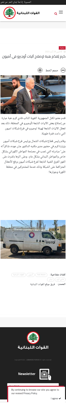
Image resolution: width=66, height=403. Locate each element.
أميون (30, 274)
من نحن (4, 2)
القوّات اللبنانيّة (18, 274)
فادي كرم (60, 279)
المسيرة (27, 2)
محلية (62, 47)
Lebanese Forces (21, 12)
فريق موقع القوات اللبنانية (42, 284)
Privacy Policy (30, 393)
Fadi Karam (41, 274)
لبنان (50, 279)
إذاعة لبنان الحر (15, 2)
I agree (55, 398)
